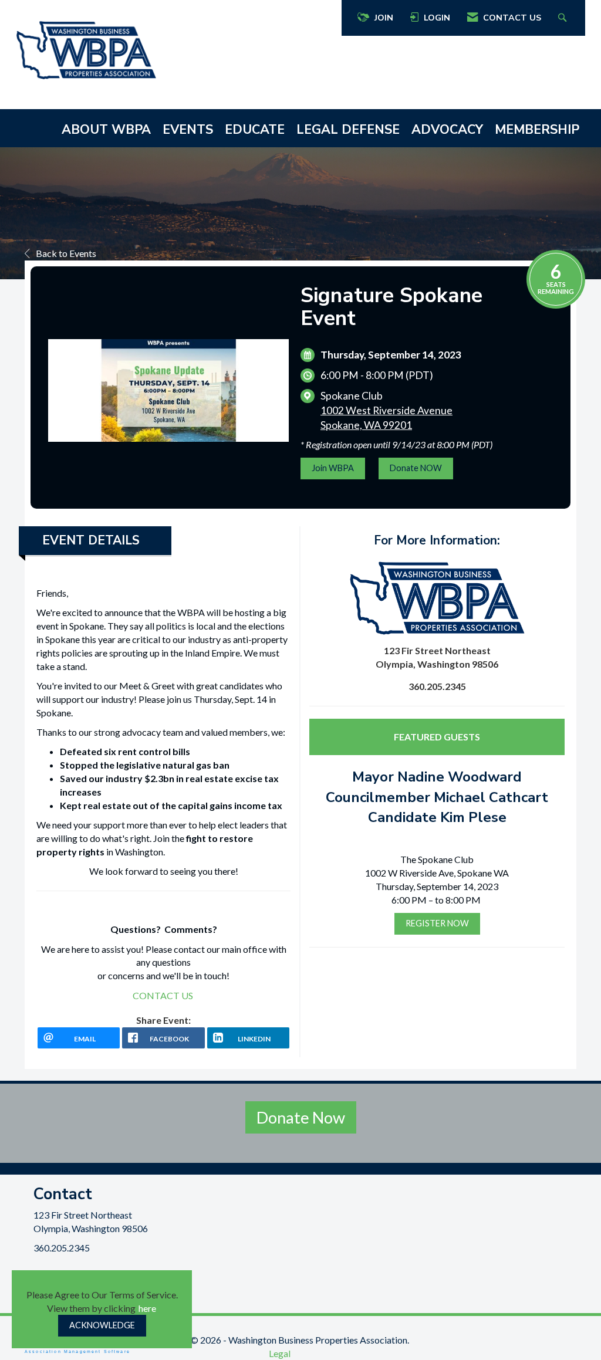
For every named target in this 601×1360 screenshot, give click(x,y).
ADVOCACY (447, 129)
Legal (280, 1353)
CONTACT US (163, 995)
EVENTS (188, 129)
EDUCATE (255, 129)
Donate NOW (416, 468)
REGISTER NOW (437, 923)
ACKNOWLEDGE (102, 1325)
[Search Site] (563, 18)
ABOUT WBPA (106, 129)
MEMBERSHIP (537, 129)
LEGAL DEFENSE (348, 129)
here (147, 1308)
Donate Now (300, 1117)
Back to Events (66, 253)
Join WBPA (333, 468)
